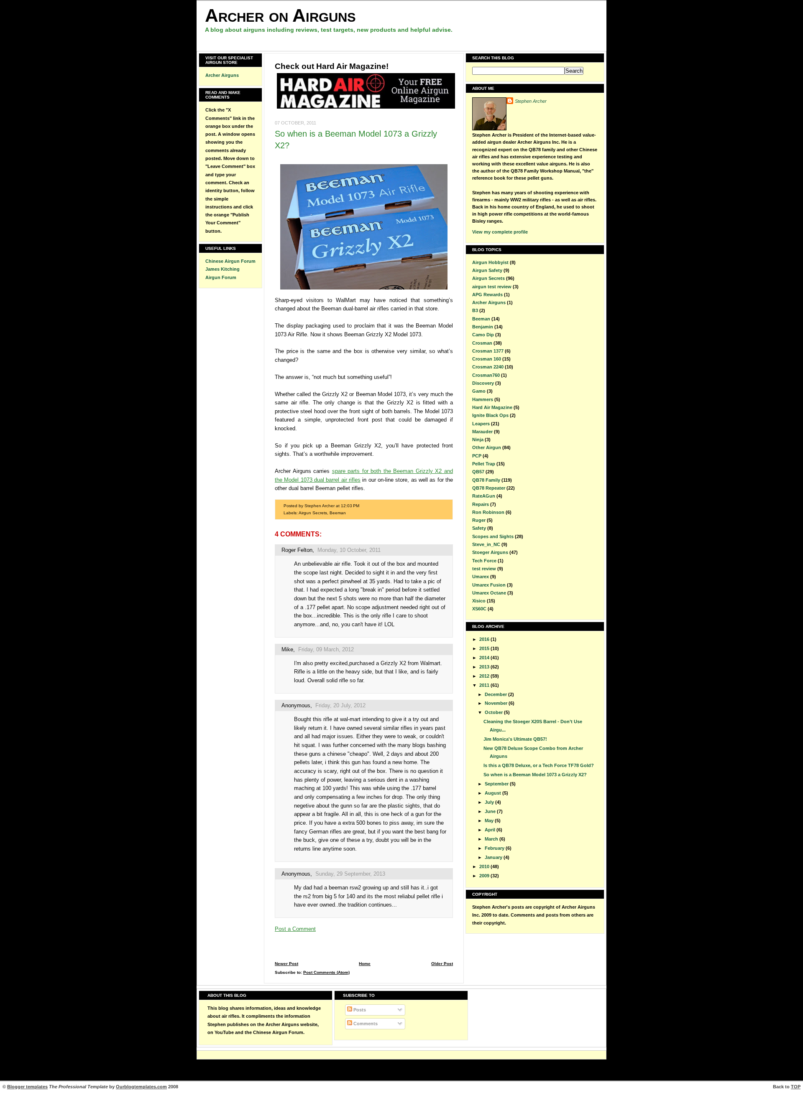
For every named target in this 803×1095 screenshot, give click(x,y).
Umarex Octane (489, 592)
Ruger (479, 520)
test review (484, 568)
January (494, 857)
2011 (485, 685)
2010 (485, 866)
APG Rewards (487, 294)
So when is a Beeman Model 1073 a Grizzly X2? (535, 774)
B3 (475, 310)
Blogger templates (27, 1086)
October (494, 712)
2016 (485, 639)
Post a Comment (295, 929)
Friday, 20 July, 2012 (340, 705)
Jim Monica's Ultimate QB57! (515, 739)
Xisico (479, 600)
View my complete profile (500, 231)
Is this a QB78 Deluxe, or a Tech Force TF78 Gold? (538, 765)
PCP (476, 455)
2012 (485, 675)
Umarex (480, 576)
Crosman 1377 (488, 350)
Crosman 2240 (488, 366)
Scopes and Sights (493, 536)
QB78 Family (486, 480)
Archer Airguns (222, 75)
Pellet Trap (483, 463)
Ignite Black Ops (490, 415)
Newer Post (286, 963)
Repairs (480, 504)
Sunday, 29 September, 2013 (350, 874)
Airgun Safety (487, 270)
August (493, 792)
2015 (485, 648)
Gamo (479, 391)
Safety (479, 528)
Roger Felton (296, 550)
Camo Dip (483, 334)
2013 (485, 666)
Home (365, 963)
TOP (795, 1086)
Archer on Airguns (280, 15)
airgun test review (491, 286)
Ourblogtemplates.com (141, 1086)
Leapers (481, 423)
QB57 (478, 471)
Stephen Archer (531, 101)
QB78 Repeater (488, 487)
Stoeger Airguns (490, 552)
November (497, 703)
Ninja (477, 439)
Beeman (338, 513)
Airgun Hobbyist (490, 262)
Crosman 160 (486, 358)
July (490, 802)
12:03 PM (350, 505)
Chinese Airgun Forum (230, 261)
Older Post (442, 963)
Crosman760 (486, 375)
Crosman (482, 343)
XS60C (479, 608)
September (497, 783)
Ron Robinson (488, 512)
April (490, 829)
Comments (365, 1023)
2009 (485, 875)
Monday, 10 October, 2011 (349, 550)
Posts (359, 1009)
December (496, 694)
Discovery (483, 383)
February (495, 848)
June (491, 811)
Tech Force (484, 560)
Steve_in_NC (486, 544)
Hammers (482, 399)
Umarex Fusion (489, 584)
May (490, 820)
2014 (485, 657)
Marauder (482, 431)
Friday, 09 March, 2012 (326, 649)
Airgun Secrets (313, 513)
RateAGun (483, 495)
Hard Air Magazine (492, 407)
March (492, 838)
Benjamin (482, 326)
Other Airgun (486, 447)
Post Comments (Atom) (326, 972)
